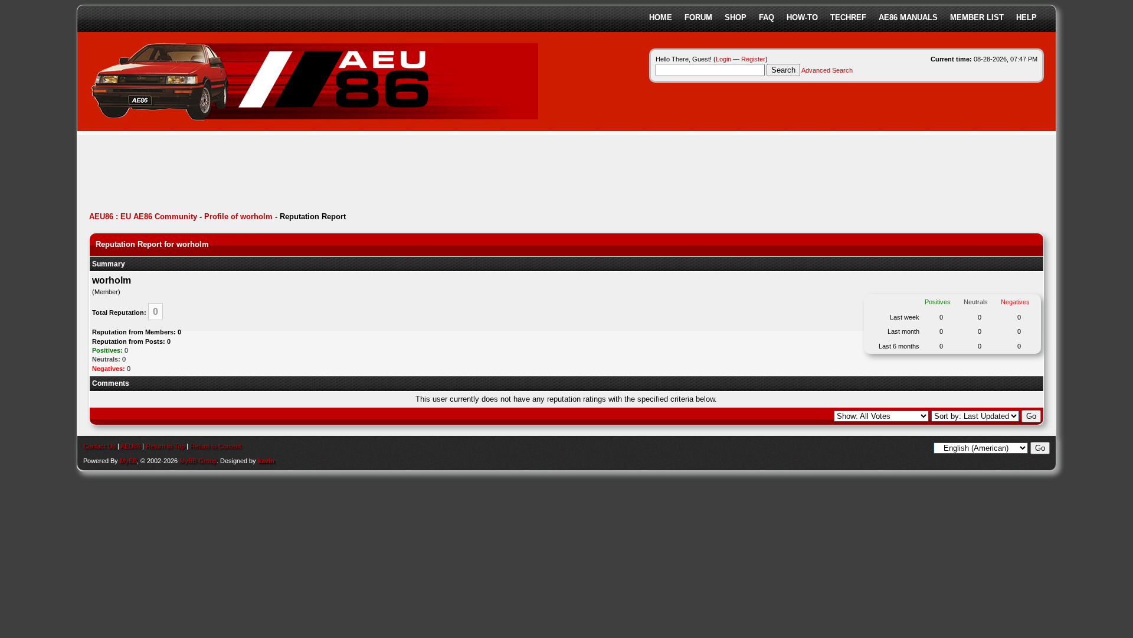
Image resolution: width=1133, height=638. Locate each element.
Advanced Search (827, 70)
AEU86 (130, 446)
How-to (802, 17)
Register (753, 59)
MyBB (128, 460)
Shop (735, 17)
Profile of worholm (238, 216)
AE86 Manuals (908, 17)
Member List (977, 17)
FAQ (766, 17)
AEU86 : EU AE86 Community (143, 216)
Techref (848, 17)
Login (723, 59)
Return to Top (165, 446)
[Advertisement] (304, 174)
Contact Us (99, 446)
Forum (698, 17)
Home (660, 17)
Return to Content (215, 446)
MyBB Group (198, 460)
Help (1026, 17)
